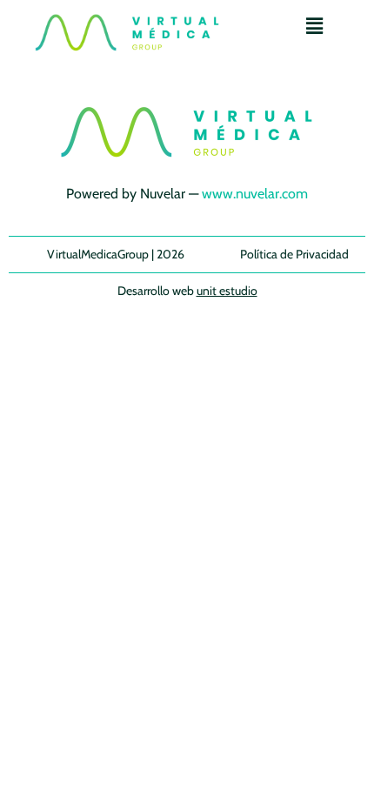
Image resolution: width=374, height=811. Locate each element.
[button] (314, 25)
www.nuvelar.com (255, 193)
